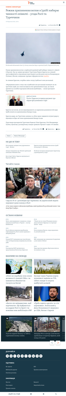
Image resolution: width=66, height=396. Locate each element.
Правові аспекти (10, 388)
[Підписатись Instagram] (22, 356)
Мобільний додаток (11, 369)
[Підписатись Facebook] (7, 356)
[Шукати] (56, 394)
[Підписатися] (40, 356)
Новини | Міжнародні (13, 7)
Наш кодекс (9, 385)
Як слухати (9, 366)
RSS (35, 366)
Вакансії (36, 382)
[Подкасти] (43, 394)
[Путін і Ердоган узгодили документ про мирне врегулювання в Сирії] (16, 100)
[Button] (42, 25)
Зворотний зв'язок (39, 385)
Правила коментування (40, 369)
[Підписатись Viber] (25, 356)
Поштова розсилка (11, 373)
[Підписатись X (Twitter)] (14, 356)
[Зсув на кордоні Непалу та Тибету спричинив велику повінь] (19, 324)
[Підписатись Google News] (11, 356)
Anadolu (46, 76)
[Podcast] (37, 356)
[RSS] (33, 356)
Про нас (8, 382)
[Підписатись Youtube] (18, 356)
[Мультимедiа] (31, 394)
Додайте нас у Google (14, 394)
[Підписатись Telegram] (29, 356)
